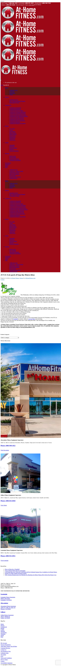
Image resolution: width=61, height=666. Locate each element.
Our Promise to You (6, 651)
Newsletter (3, 654)
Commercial (4, 627)
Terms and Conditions (6, 658)
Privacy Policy (4, 659)
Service (2, 625)
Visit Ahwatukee (5, 450)
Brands (2, 628)
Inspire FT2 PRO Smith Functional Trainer (16, 573)
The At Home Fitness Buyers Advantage (15, 570)
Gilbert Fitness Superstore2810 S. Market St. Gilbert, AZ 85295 (7, 616)
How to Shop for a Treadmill (12, 569)
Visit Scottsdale (4, 560)
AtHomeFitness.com (30, 278)
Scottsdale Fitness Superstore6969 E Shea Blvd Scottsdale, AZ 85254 (8, 599)
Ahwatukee (4, 603)
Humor (21, 278)
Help (2, 637)
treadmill (15, 319)
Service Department (6, 644)
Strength (3, 631)
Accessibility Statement (6, 663)
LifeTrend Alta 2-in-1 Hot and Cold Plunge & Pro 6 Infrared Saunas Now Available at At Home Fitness (31, 572)
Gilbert (3, 612)
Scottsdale (4, 594)
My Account (4, 643)
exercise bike (31, 319)
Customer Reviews (5, 648)
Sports (2, 635)
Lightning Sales (4, 653)
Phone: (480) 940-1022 (8, 445)
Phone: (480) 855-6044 (8, 501)
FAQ (2, 656)
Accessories (4, 632)
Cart (2, 85)
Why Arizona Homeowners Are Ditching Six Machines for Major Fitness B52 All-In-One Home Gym (30, 575)
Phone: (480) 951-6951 (8, 556)
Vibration (3, 634)
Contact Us (3, 649)
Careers (2, 661)
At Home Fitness (14, 278)
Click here (31, 5)
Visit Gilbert (4, 505)
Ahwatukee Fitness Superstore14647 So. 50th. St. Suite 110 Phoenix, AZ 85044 (8, 608)
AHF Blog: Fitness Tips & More (9, 646)
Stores (2, 624)
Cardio (2, 629)
